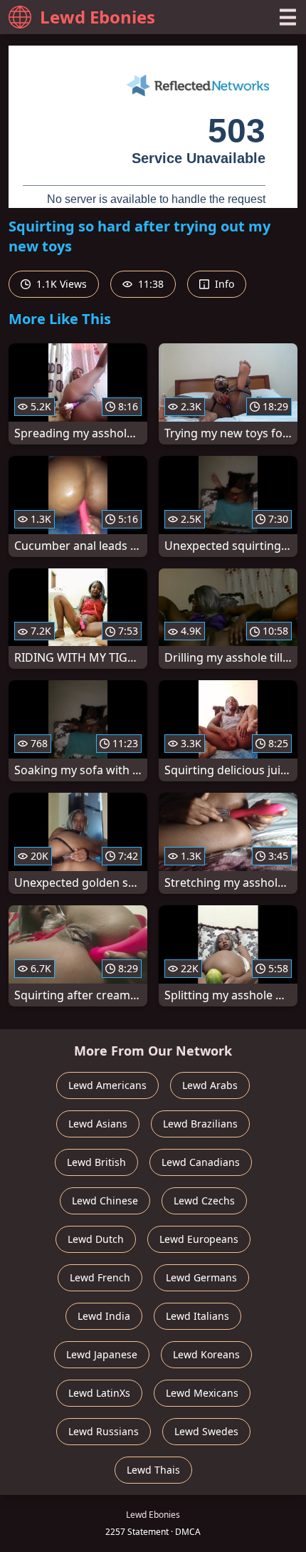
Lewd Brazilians (200, 1123)
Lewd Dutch (96, 1239)
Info (223, 284)
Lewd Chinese (105, 1200)
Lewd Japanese (101, 1354)
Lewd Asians (97, 1123)
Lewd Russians (103, 1431)
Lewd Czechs (204, 1200)
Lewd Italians (197, 1316)
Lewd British (96, 1162)
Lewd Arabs (210, 1085)
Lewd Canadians (201, 1162)
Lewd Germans (201, 1277)
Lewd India (104, 1316)
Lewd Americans (107, 1085)
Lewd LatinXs (99, 1393)
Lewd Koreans (206, 1354)
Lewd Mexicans (202, 1393)
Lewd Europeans (198, 1239)
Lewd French (100, 1277)
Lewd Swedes (206, 1431)
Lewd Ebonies (97, 16)
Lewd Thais (153, 1470)
